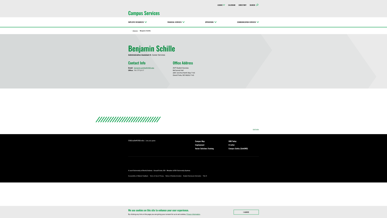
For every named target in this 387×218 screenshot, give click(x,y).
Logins (220, 5)
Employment (199, 145)
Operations (209, 22)
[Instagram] (134, 146)
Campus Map (200, 141)
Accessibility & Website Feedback (138, 176)
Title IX (205, 176)
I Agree (251, 212)
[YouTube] (129, 146)
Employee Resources (136, 22)
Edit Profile (256, 129)
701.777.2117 (139, 70)
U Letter (232, 145)
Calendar (231, 5)
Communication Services (246, 22)
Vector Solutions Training (204, 148)
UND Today (233, 141)
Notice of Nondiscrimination (173, 176)
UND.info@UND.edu (136, 140)
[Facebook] (139, 146)
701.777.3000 (150, 140)
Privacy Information (193, 214)
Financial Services (174, 22)
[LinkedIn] (144, 146)
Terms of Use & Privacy (157, 176)
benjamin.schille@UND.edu (144, 68)
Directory (242, 5)
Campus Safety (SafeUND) (238, 148)
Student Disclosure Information (192, 176)
